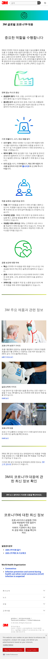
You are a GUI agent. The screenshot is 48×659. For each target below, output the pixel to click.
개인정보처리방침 (24, 618)
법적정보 (14, 618)
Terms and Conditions (18, 620)
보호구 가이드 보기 (7, 357)
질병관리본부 (7, 546)
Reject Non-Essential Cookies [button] (14, 650)
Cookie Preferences (33, 620)
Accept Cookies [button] (32, 650)
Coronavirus (10, 568)
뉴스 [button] (4, 597)
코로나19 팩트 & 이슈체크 (15, 553)
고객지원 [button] (6, 611)
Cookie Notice (8, 645)
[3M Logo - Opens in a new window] (5, 2)
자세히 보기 (5, 398)
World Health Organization (14, 564)
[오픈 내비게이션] (45, 3)
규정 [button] (4, 604)
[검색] (39, 2)
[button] (10, 654)
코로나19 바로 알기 (13, 550)
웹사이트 (25, 166)
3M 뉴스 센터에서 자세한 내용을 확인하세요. (24, 495)
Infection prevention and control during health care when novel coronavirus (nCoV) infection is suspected (24, 574)
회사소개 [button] (6, 591)
